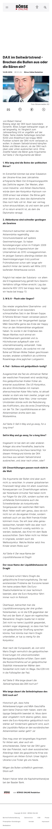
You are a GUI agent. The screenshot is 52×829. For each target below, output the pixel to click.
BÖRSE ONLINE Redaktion (28, 792)
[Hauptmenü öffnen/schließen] (7, 7)
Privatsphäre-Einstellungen (12, 821)
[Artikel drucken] (20, 109)
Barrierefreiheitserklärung (11, 817)
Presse (47, 817)
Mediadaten (7, 825)
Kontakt (31, 821)
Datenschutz (28, 817)
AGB (38, 817)
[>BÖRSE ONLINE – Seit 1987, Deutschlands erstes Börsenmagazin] (22, 7)
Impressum (45, 821)
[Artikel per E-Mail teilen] (8, 109)
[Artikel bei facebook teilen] (32, 109)
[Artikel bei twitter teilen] (43, 109)
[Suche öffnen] (45, 7)
